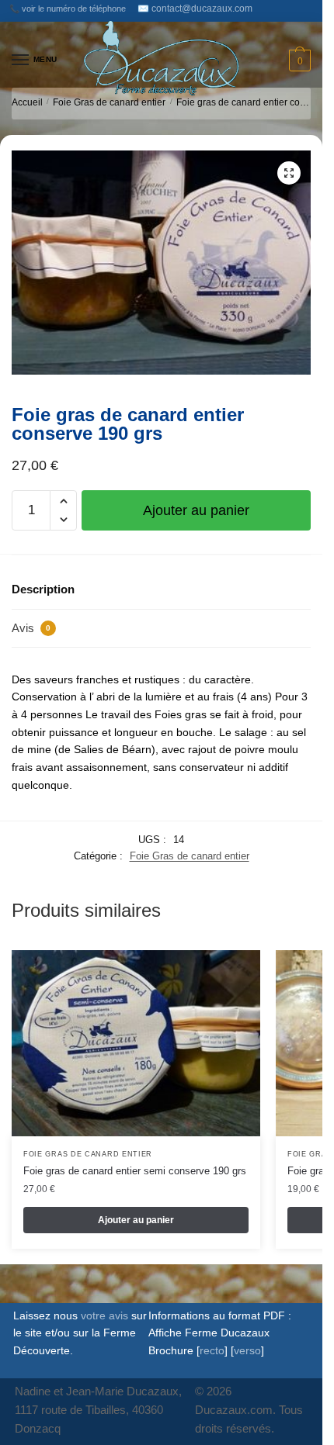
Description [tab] (43, 589)
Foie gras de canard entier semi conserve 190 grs (134, 1171)
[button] (289, 173)
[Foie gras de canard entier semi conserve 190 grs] (136, 1043)
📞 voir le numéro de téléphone (67, 8)
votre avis (104, 1315)
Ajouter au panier (196, 510)
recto (212, 1350)
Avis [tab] (31, 627)
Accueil (27, 102)
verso (247, 1350)
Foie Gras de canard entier (109, 102)
